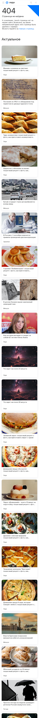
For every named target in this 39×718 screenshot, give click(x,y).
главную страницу (26, 29)
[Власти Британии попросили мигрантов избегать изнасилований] (19, 628)
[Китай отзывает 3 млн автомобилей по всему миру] (19, 194)
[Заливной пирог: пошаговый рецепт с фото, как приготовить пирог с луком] (19, 428)
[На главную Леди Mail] (11, 2)
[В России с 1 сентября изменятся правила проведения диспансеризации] (19, 228)
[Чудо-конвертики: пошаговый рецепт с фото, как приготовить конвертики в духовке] (19, 128)
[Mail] (7, 2)
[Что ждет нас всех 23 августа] (19, 361)
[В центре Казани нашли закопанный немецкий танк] (19, 295)
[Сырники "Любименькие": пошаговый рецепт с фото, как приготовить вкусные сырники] (19, 261)
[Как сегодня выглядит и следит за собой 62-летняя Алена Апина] (19, 328)
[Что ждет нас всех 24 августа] (19, 395)
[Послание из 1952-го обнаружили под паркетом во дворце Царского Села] (19, 94)
